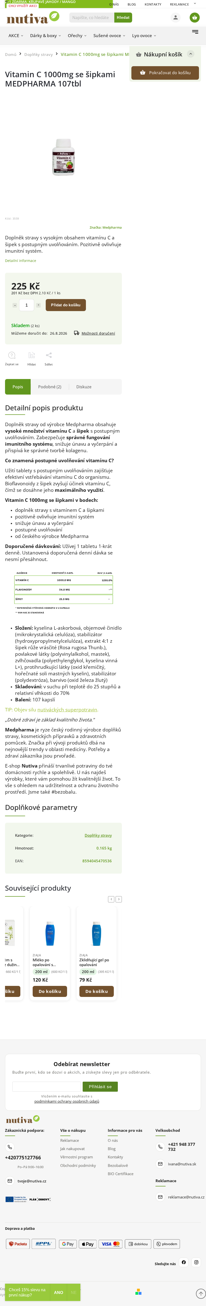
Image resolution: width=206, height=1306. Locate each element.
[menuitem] (16, 36)
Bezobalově (118, 1165)
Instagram (196, 1262)
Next (119, 899)
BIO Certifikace (120, 1173)
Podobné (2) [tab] (49, 387)
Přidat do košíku (65, 305)
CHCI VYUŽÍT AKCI (23, 6)
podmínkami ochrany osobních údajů (66, 1101)
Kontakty (153, 4)
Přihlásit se (100, 1086)
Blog (132, 4)
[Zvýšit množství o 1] (38, 305)
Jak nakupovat (72, 1148)
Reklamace (179, 4)
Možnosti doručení (98, 333)
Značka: (106, 227)
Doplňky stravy (98, 835)
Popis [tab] (18, 387)
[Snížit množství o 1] (15, 305)
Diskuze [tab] (83, 387)
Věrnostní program (76, 1156)
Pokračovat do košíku (170, 72)
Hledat (123, 17)
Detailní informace (20, 260)
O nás (114, 4)
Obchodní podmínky (78, 1165)
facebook (183, 1262)
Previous (112, 899)
